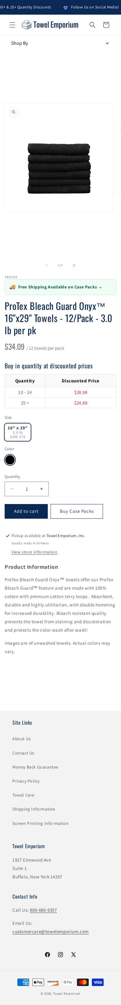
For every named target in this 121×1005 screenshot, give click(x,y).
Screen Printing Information (40, 823)
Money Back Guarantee (35, 767)
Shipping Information (34, 809)
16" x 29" (18, 432)
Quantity (12, 476)
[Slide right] (74, 265)
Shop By (19, 43)
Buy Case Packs (77, 511)
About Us (21, 738)
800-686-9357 (43, 910)
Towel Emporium (66, 993)
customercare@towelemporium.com (50, 931)
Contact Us (23, 753)
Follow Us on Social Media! (91, 7)
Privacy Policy (25, 781)
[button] (12, 25)
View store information (34, 552)
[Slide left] (47, 265)
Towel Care (23, 795)
